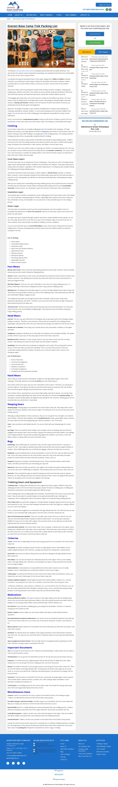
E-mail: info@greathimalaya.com (16, 755)
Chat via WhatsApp (95, 42)
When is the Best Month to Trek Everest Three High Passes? (98, 103)
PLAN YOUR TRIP (95, 34)
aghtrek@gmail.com (12, 758)
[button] (19, 15)
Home (8, 19)
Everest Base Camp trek (24, 71)
